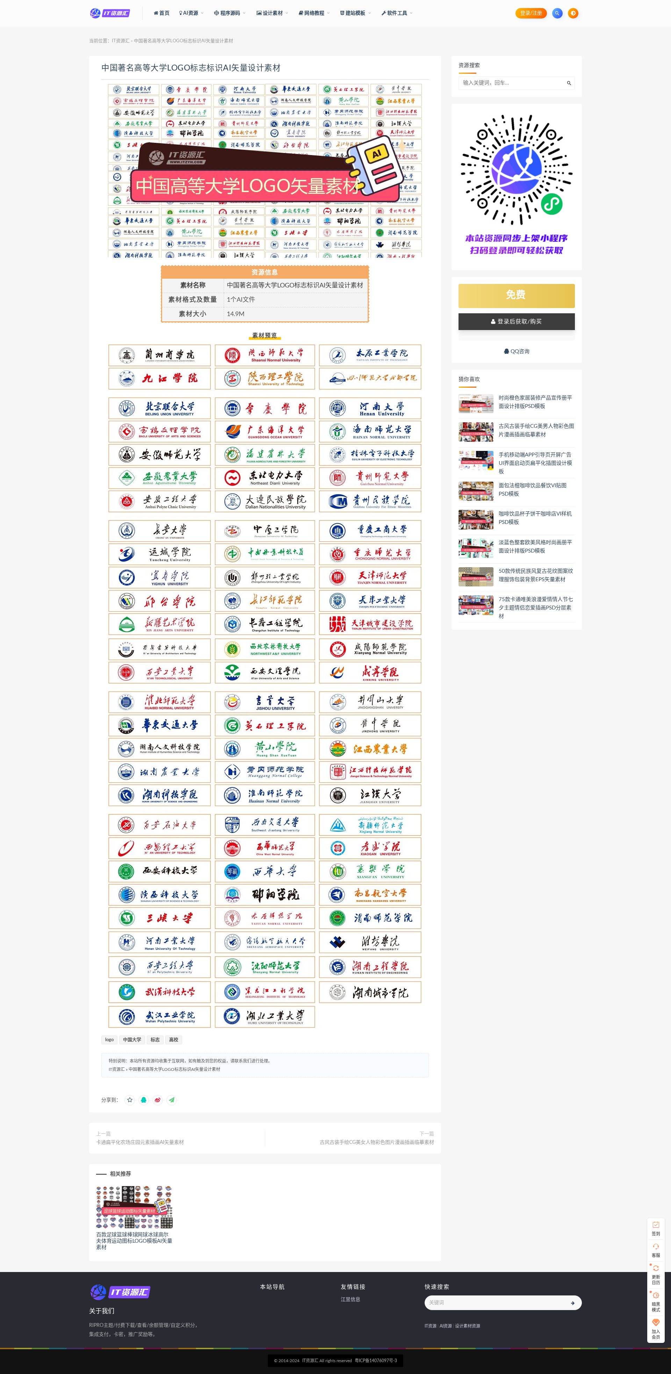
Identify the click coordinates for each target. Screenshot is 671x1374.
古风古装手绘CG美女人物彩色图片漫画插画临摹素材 (377, 1142)
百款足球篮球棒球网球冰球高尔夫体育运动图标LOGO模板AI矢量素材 (134, 1241)
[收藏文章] (129, 1100)
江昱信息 (350, 1299)
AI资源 (446, 1326)
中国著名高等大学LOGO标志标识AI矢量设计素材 (191, 68)
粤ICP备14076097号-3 (376, 1361)
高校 (173, 1040)
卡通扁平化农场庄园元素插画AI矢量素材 (140, 1142)
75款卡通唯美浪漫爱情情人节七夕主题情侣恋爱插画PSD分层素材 (536, 608)
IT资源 (430, 1326)
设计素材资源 (467, 1326)
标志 (155, 1040)
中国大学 (132, 1040)
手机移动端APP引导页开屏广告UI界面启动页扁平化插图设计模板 (535, 463)
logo (109, 1040)
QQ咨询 (519, 351)
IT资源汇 (121, 41)
